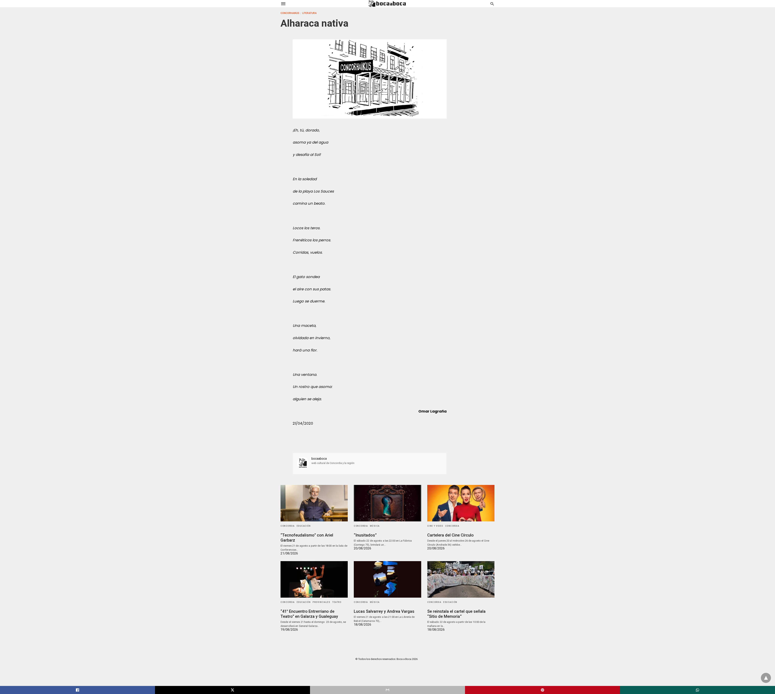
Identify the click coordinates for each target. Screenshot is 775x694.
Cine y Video (435, 526)
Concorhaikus (290, 13)
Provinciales (321, 602)
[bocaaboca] (387, 3)
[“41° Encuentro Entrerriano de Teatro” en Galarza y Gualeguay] (314, 579)
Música (375, 526)
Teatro (336, 602)
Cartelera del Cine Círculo (450, 535)
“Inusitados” (365, 535)
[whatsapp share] (697, 690)
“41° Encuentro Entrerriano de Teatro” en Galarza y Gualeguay (309, 614)
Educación (304, 526)
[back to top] (766, 678)
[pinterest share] (542, 690)
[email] (387, 690)
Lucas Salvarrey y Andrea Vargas (384, 611)
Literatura (309, 13)
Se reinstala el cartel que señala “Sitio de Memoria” (456, 614)
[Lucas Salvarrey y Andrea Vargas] (387, 579)
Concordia (288, 526)
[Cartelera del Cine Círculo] (460, 503)
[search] (492, 3)
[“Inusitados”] (387, 503)
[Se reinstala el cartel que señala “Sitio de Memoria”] (460, 579)
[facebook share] (77, 690)
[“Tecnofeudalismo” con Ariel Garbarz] (314, 503)
